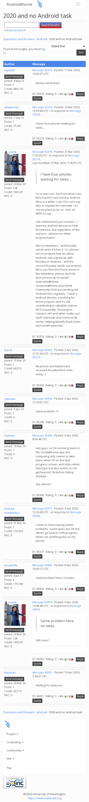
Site (9, 758)
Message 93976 (42, 602)
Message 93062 (42, 350)
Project (11, 734)
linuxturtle (10, 565)
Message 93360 (42, 435)
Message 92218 (42, 107)
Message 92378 (42, 152)
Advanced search (15, 30)
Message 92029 (42, 70)
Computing (13, 742)
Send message (14, 76)
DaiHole (9, 436)
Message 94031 (42, 672)
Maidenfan (11, 107)
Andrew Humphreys (12, 511)
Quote (37, 98)
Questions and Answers (19, 39)
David (8, 350)
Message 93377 (42, 508)
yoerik (12, 152)
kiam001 (9, 70)
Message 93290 (42, 398)
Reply (80, 94)
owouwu (10, 399)
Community (14, 750)
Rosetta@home (19, 4)
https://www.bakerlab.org (44, 798)
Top (8, 768)
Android (42, 39)
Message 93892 (42, 565)
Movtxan (10, 672)
